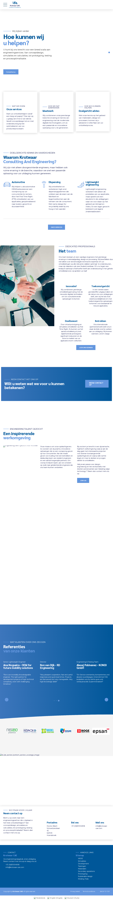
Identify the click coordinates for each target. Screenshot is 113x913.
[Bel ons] (67, 824)
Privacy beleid (75, 891)
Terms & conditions (89, 891)
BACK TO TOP (105, 891)
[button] (6, 699)
